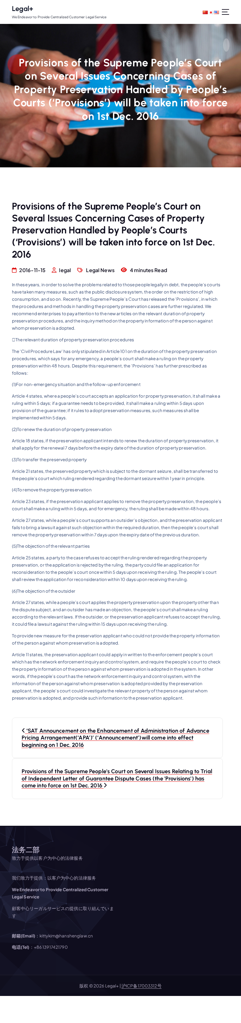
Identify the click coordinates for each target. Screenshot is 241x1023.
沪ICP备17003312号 (141, 985)
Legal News (100, 270)
